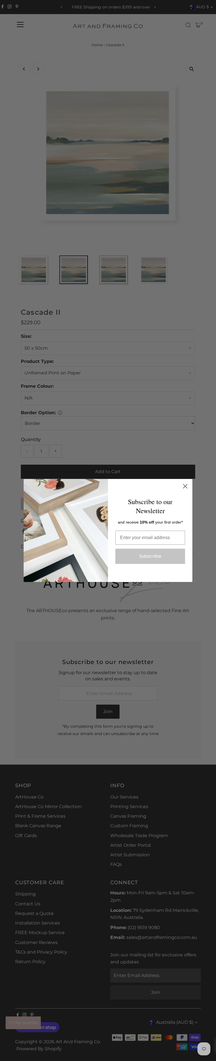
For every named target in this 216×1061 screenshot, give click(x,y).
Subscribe (150, 556)
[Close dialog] (185, 486)
